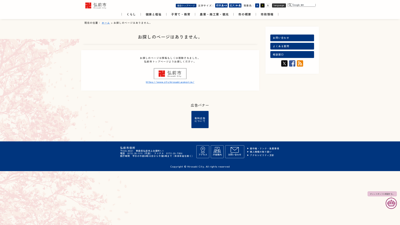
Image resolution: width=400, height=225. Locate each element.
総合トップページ (186, 5)
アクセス (202, 154)
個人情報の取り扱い (261, 151)
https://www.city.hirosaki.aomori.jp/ (170, 82)
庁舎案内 (217, 154)
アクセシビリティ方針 (262, 155)
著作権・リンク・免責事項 (264, 148)
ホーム (106, 23)
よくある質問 (281, 46)
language (279, 5)
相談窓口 (278, 54)
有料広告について (200, 119)
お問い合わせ (281, 38)
